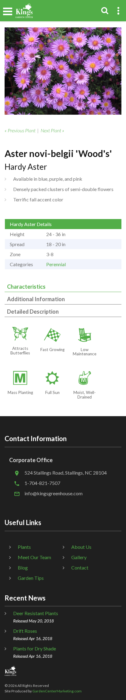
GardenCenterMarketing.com (57, 691)
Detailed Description (33, 311)
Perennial (56, 264)
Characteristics (26, 286)
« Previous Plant (20, 130)
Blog (23, 567)
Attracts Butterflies (20, 350)
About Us (81, 547)
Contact (79, 567)
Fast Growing (52, 349)
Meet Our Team (34, 557)
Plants (24, 547)
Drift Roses (25, 631)
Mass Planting (20, 392)
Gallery (79, 557)
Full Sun (52, 392)
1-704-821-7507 (42, 483)
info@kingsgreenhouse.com (53, 493)
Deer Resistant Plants (35, 613)
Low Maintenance (84, 352)
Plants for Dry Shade (34, 648)
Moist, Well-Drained (84, 394)
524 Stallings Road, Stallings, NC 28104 (65, 472)
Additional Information (36, 299)
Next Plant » (52, 130)
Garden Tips (31, 578)
